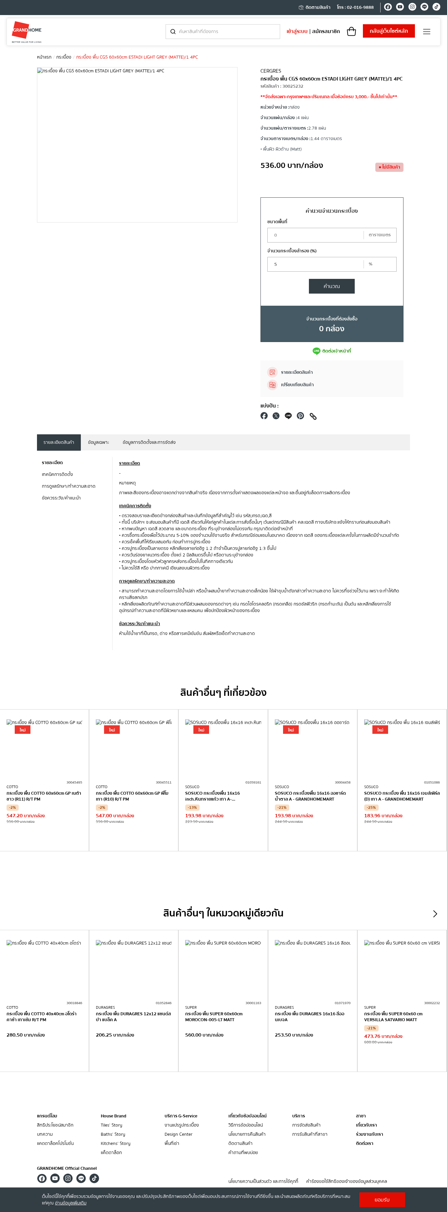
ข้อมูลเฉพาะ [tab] (98, 442)
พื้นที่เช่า (172, 1143)
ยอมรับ (382, 1200)
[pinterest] (300, 417)
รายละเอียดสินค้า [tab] (59, 442)
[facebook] (388, 8)
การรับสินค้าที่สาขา (310, 1134)
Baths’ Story (113, 1134)
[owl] (435, 913)
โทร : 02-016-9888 (355, 7)
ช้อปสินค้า (44, 837)
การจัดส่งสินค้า (306, 1125)
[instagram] (412, 8)
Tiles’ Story (111, 1125)
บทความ (45, 1134)
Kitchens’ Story (116, 1143)
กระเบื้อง (63, 57)
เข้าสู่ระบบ (297, 31)
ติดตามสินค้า (318, 7)
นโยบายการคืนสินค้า (247, 1134)
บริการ (298, 1116)
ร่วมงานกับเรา (369, 1134)
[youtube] (400, 8)
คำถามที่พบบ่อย (243, 1152)
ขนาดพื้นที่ (277, 222)
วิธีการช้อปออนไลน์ (245, 1125)
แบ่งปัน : (269, 406)
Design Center (178, 1134)
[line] (424, 8)
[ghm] (27, 32)
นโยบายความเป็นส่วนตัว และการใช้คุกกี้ (263, 1181)
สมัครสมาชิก (326, 31)
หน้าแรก (44, 57)
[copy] (313, 417)
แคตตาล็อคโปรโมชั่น (55, 1143)
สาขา (361, 1116)
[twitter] (276, 417)
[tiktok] (436, 8)
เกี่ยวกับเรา (366, 1125)
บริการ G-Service (181, 1116)
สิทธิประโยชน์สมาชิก (55, 1125)
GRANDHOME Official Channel (67, 1168)
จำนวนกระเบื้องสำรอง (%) (291, 251)
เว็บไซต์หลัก (389, 31)
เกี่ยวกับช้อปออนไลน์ (247, 1116)
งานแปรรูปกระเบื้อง (182, 1125)
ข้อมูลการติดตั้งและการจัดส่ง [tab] (149, 442)
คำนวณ (332, 286)
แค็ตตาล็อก (111, 1152)
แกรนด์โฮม (47, 1116)
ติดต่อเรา (364, 1143)
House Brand (113, 1116)
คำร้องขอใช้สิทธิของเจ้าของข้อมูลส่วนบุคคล (346, 1181)
